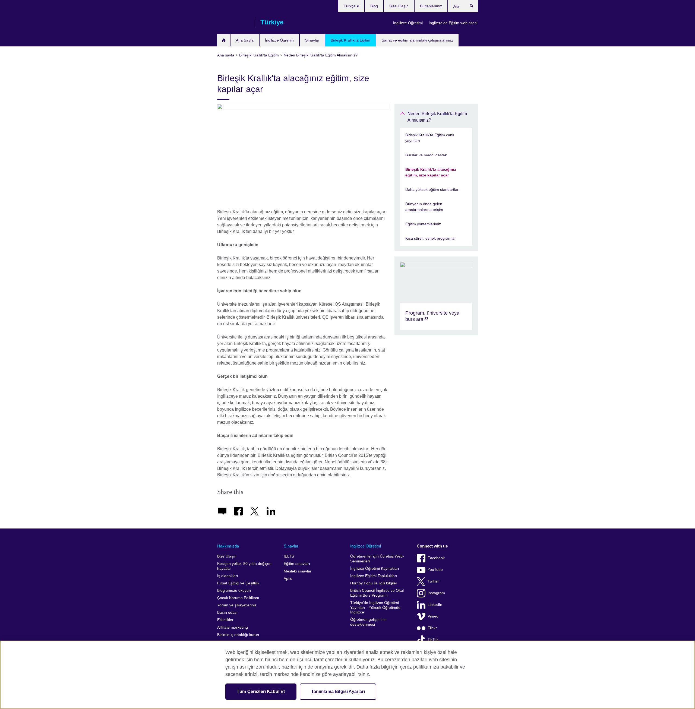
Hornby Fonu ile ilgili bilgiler (373, 583)
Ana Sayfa (245, 40)
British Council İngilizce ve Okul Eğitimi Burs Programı (377, 592)
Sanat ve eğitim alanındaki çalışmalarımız (417, 40)
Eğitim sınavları (297, 564)
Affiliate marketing (232, 627)
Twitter (433, 581)
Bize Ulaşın (399, 6)
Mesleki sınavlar (297, 571)
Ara (474, 7)
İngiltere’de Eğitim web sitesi (453, 23)
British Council (233, 22)
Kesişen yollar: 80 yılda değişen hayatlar (244, 566)
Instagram (436, 593)
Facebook (436, 558)
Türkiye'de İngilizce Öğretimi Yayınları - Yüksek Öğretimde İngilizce (375, 607)
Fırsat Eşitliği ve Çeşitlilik (238, 583)
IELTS (289, 556)
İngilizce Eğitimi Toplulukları (373, 576)
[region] (347, 675)
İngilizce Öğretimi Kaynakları (374, 568)
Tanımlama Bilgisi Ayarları (338, 691)
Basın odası (227, 612)
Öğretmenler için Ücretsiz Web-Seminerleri (377, 558)
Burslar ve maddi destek (426, 155)
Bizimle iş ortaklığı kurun (238, 635)
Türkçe (350, 6)
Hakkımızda (228, 546)
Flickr (432, 628)
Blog (374, 6)
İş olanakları (227, 576)
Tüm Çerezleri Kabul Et (261, 691)
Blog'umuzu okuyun (234, 590)
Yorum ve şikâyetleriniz (237, 605)
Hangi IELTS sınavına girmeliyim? (223, 40)
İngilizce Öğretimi (408, 23)
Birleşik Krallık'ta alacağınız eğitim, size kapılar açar (430, 172)
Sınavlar (312, 40)
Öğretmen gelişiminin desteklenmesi (368, 622)
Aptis (288, 579)
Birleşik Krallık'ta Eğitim (350, 40)
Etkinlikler (225, 620)
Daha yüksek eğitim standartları (432, 189)
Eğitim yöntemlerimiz (423, 224)
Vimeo (433, 616)
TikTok (433, 640)
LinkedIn (435, 605)
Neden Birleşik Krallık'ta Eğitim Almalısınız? (437, 116)
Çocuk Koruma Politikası (238, 598)
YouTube (435, 570)
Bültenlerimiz (431, 6)
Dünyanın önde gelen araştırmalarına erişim (424, 207)
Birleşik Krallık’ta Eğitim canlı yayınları (429, 138)
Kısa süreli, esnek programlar (430, 238)
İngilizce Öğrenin (279, 40)
